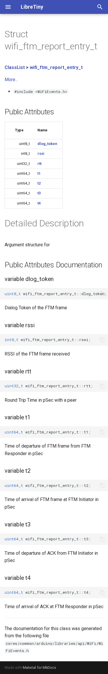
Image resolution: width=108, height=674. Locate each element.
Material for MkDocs (39, 667)
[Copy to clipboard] (102, 293)
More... (11, 79)
